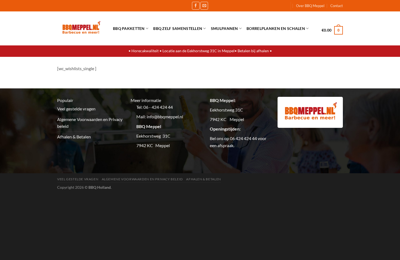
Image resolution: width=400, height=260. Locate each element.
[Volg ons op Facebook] (196, 6)
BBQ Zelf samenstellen (177, 28)
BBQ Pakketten (129, 28)
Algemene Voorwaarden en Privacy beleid (89, 123)
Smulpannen (224, 28)
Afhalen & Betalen (74, 136)
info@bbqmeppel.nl (165, 116)
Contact (336, 6)
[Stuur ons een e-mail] (204, 6)
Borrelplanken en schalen (276, 28)
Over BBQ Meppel (310, 6)
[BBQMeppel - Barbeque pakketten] (81, 28)
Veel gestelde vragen (76, 108)
